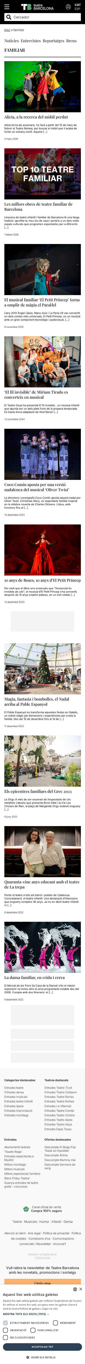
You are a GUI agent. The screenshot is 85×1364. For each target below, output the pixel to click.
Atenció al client (15, 1233)
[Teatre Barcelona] (37, 7)
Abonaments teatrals (17, 1147)
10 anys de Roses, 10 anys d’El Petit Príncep (42, 580)
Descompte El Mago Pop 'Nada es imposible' (60, 1148)
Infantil (56, 1222)
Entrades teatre (14, 1087)
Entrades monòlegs (16, 1115)
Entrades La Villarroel (57, 1106)
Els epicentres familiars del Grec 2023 (38, 791)
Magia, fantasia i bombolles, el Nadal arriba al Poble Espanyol (36, 701)
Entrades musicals (15, 1096)
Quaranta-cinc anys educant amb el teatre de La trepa (41, 884)
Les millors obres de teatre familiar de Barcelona (38, 206)
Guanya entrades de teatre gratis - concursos (21, 1184)
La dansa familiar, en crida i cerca (34, 977)
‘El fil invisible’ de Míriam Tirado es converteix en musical (36, 394)
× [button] (80, 1289)
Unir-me (42, 1283)
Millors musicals (14, 1169)
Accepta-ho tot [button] (42, 1347)
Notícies (11, 40)
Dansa (68, 1222)
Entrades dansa (14, 1092)
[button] (42, 1314)
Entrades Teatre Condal (59, 1110)
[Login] (68, 6)
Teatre (17, 1222)
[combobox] (46, 17)
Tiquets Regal (13, 1151)
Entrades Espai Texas (57, 1129)
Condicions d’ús (39, 1238)
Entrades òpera (14, 1106)
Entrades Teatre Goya (58, 1124)
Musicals (30, 1222)
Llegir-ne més (50, 1308)
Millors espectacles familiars (22, 1173)
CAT (78, 5)
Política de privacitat (56, 1233)
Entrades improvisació (18, 1110)
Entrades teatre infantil (18, 1101)
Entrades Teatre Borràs (59, 1096)
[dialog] (42, 1324)
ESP (77, 9)
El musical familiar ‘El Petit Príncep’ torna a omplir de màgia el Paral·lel (42, 302)
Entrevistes (31, 40)
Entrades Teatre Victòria (59, 1115)
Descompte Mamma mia (60, 1160)
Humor (44, 1222)
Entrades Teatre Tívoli (58, 1087)
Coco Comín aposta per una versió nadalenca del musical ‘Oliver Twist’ (36, 487)
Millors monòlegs (15, 1164)
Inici (7, 30)
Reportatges (53, 40)
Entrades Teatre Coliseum (60, 1092)
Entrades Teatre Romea (59, 1101)
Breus (71, 40)
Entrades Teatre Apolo (58, 1119)
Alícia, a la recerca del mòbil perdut (36, 116)
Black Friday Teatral (16, 1178)
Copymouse (42, 1257)
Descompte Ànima (56, 1155)
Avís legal (34, 1233)
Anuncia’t (59, 1244)
